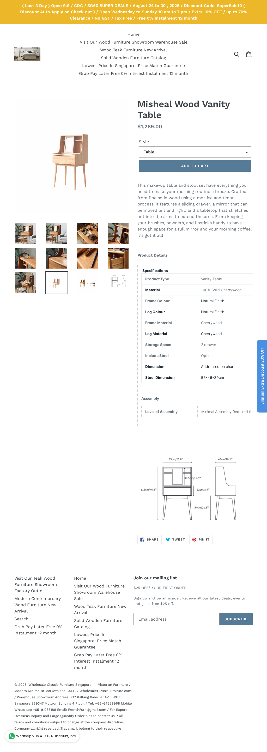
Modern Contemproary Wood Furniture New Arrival (37, 605)
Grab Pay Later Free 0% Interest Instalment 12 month (98, 661)
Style (144, 141)
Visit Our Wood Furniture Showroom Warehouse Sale (99, 592)
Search (21, 618)
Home (80, 578)
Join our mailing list (155, 577)
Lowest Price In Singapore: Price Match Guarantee (97, 641)
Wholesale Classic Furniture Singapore (60, 685)
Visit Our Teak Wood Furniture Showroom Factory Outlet (35, 584)
